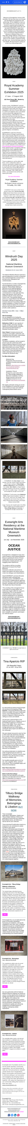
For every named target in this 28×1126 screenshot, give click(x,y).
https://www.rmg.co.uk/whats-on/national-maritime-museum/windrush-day (15, 367)
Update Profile (12, 1123)
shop (7, 851)
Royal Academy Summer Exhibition (12, 146)
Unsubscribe (5, 1123)
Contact (21, 1111)
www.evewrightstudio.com (11, 1111)
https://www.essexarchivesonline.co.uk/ (13, 780)
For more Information (14, 176)
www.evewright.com (13, 242)
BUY (5, 914)
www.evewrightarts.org (14, 243)
